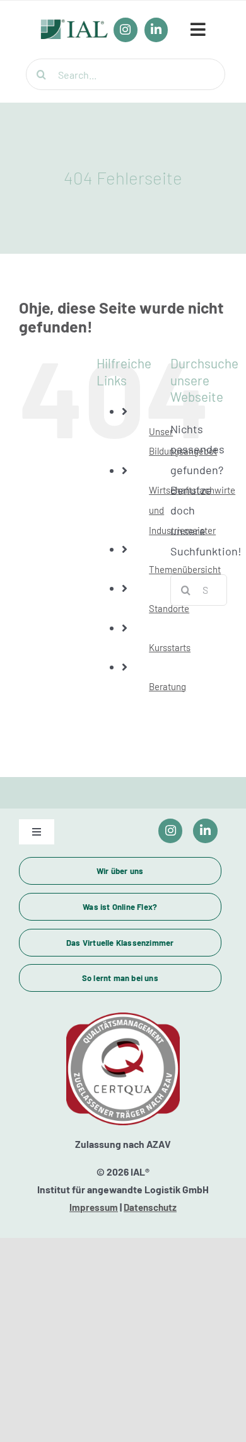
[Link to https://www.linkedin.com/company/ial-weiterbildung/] (205, 831)
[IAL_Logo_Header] (74, 25)
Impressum (93, 1207)
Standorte (169, 608)
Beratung (167, 686)
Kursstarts (169, 647)
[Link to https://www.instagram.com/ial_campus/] (170, 831)
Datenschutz (150, 1207)
